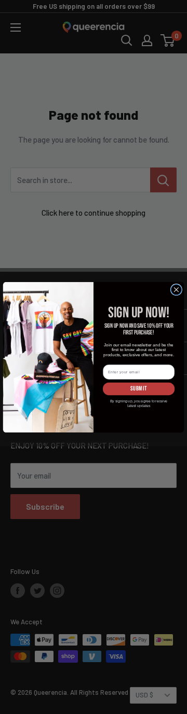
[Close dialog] (176, 289)
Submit (139, 388)
